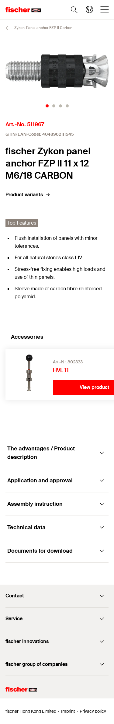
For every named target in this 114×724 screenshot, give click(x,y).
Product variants (24, 194)
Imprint (68, 711)
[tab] (47, 105)
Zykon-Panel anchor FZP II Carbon (42, 27)
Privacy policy (93, 711)
